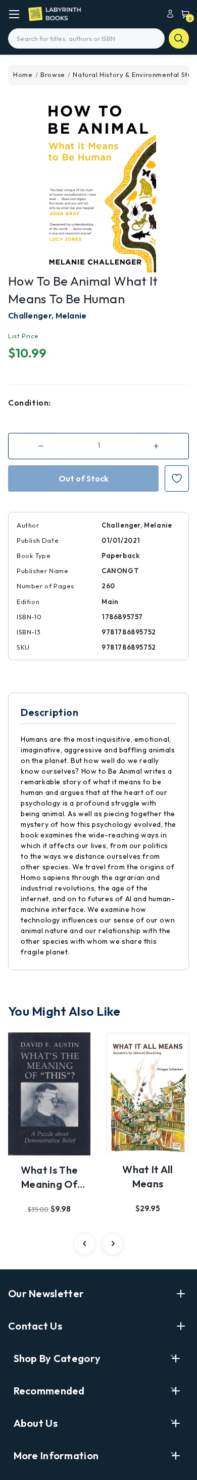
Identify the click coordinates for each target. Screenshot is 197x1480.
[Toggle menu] (14, 14)
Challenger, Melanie (47, 315)
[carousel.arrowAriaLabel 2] (84, 1244)
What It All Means (147, 1176)
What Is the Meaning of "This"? (49, 1178)
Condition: (29, 402)
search (179, 38)
